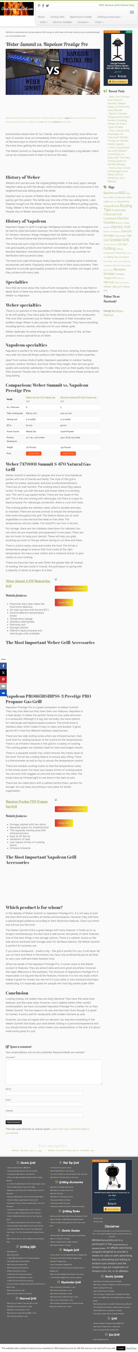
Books (41, 16)
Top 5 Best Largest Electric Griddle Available (108, 1314)
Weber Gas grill (35, 122)
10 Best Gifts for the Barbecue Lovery (20, 1277)
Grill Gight (122, 244)
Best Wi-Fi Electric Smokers (60, 1239)
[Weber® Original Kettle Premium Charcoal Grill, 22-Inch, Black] (112, 1176)
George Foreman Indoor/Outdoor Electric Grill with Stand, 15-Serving (118, 65)
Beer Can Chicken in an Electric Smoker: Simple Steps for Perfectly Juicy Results (119, 103)
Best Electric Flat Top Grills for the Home (64, 1177)
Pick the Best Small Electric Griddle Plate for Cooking (111, 1307)
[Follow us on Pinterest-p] (40, 6)
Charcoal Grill (113, 214)
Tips (119, 278)
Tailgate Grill (110, 278)
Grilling (109, 248)
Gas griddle (120, 236)
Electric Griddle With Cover (102, 1288)
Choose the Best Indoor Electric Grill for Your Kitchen (25, 1226)
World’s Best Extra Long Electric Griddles (107, 1310)
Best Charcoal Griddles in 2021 (17, 1316)
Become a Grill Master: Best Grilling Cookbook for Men (68, 1216)
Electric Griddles (62, 22)
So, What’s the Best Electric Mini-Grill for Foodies (24, 1223)
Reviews (53, 118)
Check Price (64, 602)
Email (9, 1100)
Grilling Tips (112, 257)
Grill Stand (124, 257)
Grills (43, 22)
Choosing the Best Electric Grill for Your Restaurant (24, 1229)
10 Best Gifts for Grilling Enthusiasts (19, 1274)
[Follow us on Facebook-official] (44, 6)
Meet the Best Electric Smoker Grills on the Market (67, 1235)
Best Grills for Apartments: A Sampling (106, 1327)
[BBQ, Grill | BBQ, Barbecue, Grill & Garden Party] (16, 8)
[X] (3, 672)
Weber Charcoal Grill (122, 282)
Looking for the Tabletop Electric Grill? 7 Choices (24, 1210)
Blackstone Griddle (81, 16)
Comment (11, 1057)
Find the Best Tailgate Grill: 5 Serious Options (66, 1277)
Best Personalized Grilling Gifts (17, 1268)
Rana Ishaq (47, 122)
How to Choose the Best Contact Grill (106, 1330)
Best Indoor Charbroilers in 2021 (61, 1290)
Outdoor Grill (117, 261)
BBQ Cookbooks (117, 197)
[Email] (3, 686)
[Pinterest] (3, 679)
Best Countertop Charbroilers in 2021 (62, 1287)
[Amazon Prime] (118, 71)
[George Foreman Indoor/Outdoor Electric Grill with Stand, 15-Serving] (118, 47)
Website (9, 1111)
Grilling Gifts (57, 16)
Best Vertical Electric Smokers (60, 1245)
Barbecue (111, 193)
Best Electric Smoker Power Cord (61, 1190)
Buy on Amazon (119, 81)
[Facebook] (3, 666)
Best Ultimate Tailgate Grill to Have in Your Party (67, 1274)
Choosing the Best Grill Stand (60, 1200)
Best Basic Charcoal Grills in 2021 (18, 1310)
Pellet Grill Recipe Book (122, 266)
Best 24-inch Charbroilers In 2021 (61, 1300)
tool (122, 278)
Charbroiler (119, 210)
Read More (131, 1348)
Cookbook (110, 218)
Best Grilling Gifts (13, 1255)
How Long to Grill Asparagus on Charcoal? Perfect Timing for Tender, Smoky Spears (118, 137)
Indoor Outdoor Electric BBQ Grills (18, 1168)
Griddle (115, 240)
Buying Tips (12, 118)
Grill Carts (113, 244)
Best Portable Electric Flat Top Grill (62, 1171)
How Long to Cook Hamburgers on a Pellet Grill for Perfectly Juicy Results (119, 174)
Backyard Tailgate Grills (58, 1261)
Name (9, 1089)
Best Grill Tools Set (56, 1193)
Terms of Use (98, 1218)
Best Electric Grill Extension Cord (61, 1197)
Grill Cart (107, 244)
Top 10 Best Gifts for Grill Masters (18, 1261)
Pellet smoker (108, 270)
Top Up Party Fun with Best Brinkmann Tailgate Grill (68, 1255)
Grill (125, 239)
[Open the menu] (132, 12)
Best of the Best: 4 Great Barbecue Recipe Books (66, 1219)
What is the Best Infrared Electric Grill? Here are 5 (24, 1213)
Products (45, 118)
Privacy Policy (98, 1222)
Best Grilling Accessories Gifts (17, 1264)
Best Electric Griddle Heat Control (61, 1187)
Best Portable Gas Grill (100, 1339)
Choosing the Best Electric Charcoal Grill (21, 1174)
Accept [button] (121, 1348)
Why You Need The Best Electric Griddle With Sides (111, 1294)
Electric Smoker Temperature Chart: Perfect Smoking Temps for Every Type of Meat (119, 120)
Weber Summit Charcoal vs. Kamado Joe (72, 1150)
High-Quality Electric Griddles (103, 1291)
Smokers (82, 22)
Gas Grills (37, 118)
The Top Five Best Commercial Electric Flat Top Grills (68, 1174)
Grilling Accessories (108, 16)
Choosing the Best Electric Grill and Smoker (22, 1171)
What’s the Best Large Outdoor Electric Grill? (22, 1200)
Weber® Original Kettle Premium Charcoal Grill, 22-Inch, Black (112, 1194)
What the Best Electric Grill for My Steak (21, 1187)
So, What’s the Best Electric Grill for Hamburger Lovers (26, 1184)
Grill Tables (108, 261)
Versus (61, 118)
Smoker (109, 274)
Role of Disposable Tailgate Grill (61, 1264)
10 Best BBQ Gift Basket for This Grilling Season (23, 1258)
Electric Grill (120, 227)
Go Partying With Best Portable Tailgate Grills (66, 1258)
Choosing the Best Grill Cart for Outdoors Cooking (67, 1206)
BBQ (122, 193)
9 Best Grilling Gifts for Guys (16, 1271)
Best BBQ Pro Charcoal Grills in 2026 (19, 1306)
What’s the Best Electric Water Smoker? (64, 1242)
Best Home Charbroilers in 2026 (61, 1294)
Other (98, 22)
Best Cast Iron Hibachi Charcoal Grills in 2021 (22, 1303)
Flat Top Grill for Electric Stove (60, 1168)
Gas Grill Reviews (25, 118)
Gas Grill (83, 118)
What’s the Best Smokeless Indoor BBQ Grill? (108, 1323)
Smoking (119, 274)
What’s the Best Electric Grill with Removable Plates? (25, 1197)
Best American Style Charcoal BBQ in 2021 (21, 1313)
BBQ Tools (113, 202)
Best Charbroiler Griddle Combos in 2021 (64, 1297)
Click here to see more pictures (71, 589)
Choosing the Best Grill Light (60, 1203)
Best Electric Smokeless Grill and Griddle (107, 1281)
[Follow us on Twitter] (48, 6)
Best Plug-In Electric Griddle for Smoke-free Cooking (111, 1285)
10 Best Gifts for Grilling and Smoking (20, 1281)
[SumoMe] (3, 693)
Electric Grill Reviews (112, 231)
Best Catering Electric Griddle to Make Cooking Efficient (112, 1304)
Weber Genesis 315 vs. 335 (25, 1150)
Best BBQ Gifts (12, 1252)
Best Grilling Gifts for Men (16, 1290)
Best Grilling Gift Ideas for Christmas (19, 1294)
